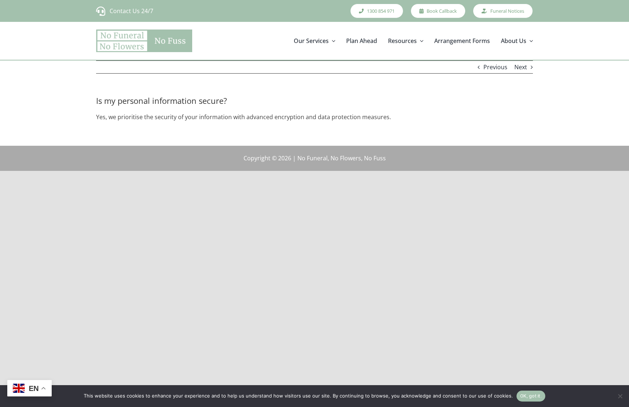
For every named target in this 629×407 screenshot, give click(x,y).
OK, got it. (531, 396)
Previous (495, 67)
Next (520, 67)
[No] (620, 396)
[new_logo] (144, 41)
